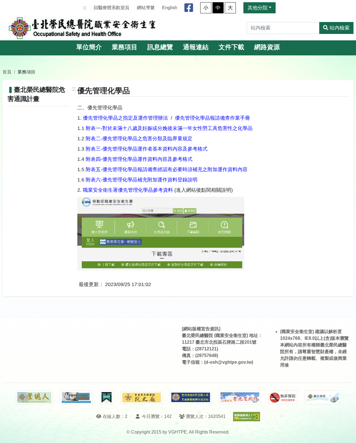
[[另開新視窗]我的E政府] (106, 397)
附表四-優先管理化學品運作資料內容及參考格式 (139, 159)
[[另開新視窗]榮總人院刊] (34, 397)
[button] (346, 433)
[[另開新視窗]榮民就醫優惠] (76, 397)
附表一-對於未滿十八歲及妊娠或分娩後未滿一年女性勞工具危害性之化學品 (169, 128)
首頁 (7, 71)
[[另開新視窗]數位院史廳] (141, 397)
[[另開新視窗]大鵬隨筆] (240, 397)
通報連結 (196, 47)
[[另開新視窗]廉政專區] (322, 397)
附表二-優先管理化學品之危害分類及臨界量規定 (139, 138)
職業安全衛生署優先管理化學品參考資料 (128, 190)
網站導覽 (146, 7)
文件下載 (231, 47)
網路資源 (267, 47)
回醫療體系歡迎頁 (111, 7)
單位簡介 (89, 47)
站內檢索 (340, 28)
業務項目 (124, 47)
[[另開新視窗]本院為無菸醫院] (282, 397)
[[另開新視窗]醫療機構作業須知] (191, 397)
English (169, 7)
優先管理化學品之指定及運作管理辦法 (125, 118)
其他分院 (258, 8)
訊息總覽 (160, 47)
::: (84, 7)
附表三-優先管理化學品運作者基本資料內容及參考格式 (146, 149)
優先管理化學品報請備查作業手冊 (212, 118)
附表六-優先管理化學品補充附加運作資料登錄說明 (141, 180)
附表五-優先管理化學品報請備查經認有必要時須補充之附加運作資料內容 (167, 169)
